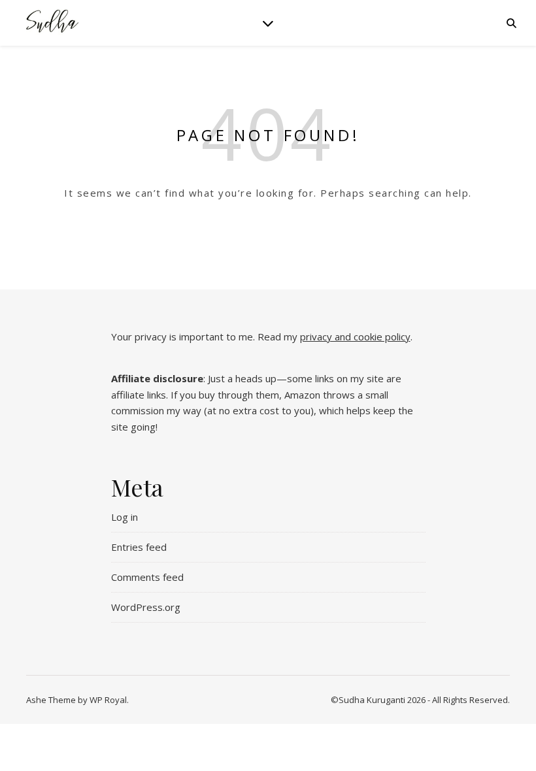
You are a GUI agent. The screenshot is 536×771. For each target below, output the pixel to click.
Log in (124, 516)
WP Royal (108, 700)
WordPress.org (145, 607)
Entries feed (139, 546)
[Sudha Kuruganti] (52, 22)
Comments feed (147, 576)
